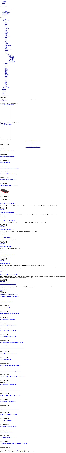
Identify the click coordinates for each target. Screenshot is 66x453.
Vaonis (6, 81)
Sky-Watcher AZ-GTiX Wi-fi (6, 302)
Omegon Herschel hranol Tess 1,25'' (8, 156)
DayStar (6, 34)
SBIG (5, 66)
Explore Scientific (7, 36)
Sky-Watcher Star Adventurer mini (7, 319)
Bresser (6, 29)
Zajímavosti (4, 91)
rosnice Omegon (11, 56)
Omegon (6, 52)
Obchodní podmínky (5, 14)
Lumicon (6, 44)
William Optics (7, 84)
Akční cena (4, 19)
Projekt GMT (33, 142)
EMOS (6, 35)
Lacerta (6, 42)
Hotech (6, 40)
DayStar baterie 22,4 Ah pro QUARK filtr (9, 185)
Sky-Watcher (7, 75)
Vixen (5, 83)
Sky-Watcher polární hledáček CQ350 (8, 179)
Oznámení (4, 1)
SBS (5, 67)
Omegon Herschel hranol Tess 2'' (7, 150)
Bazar (3, 88)
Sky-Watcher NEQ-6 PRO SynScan (6, 124)
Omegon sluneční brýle (5, 162)
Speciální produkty (5, 95)
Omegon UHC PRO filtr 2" (6, 237)
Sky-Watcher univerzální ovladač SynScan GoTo (10, 371)
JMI (5, 41)
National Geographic (8, 49)
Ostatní (6, 86)
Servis (3, 94)
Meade (6, 46)
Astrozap (6, 24)
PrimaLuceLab (7, 65)
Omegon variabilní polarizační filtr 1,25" (9, 274)
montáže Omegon (9, 54)
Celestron (6, 32)
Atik (5, 26)
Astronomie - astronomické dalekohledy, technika (17, 450)
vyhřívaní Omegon (12, 61)
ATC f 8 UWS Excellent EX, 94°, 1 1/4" (8, 426)
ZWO (5, 85)
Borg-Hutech (7, 28)
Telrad (6, 79)
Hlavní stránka (4, 11)
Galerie (3, 93)
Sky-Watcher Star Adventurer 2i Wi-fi (8, 336)
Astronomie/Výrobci (5, 20)
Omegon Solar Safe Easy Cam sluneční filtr (9, 313)
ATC (5, 21)
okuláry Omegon (11, 58)
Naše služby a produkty (6, 12)
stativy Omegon (11, 57)
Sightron (6, 72)
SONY (6, 73)
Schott (6, 68)
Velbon (6, 82)
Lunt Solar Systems (8, 45)
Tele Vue (6, 78)
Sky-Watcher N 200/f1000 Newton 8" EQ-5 (9, 409)
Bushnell (6, 30)
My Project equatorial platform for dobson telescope (33, 147)
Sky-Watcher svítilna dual (5, 359)
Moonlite (6, 48)
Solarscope (6, 76)
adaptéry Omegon (11, 62)
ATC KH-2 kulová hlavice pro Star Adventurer (10, 365)
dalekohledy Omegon (10, 53)
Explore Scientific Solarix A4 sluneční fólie (9, 296)
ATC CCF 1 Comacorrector (6, 420)
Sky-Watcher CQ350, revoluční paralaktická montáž (11, 342)
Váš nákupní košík (3, 4)
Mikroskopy (4, 92)
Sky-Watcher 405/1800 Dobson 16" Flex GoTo (10, 395)
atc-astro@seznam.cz (3, 100)
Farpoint (6, 37)
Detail (1, 209)
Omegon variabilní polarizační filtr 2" (8, 284)
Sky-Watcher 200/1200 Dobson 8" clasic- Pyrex (10, 390)
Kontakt (3, 3)
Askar (5, 22)
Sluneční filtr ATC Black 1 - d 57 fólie (8, 330)
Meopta (6, 47)
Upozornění (4, 2)
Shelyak (6, 71)
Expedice (4, 89)
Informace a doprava (5, 13)
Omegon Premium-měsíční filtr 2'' (7, 220)
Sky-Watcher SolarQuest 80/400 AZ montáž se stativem (12, 348)
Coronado (6, 33)
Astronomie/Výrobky (5, 87)
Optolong (6, 63)
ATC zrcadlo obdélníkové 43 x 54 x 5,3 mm (9, 168)
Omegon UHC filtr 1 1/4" (5, 246)
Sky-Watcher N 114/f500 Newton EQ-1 (8, 414)
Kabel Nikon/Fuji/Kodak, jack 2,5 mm (8, 173)
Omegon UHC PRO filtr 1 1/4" (7, 229)
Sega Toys (6, 69)
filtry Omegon (11, 59)
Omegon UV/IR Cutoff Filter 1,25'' (7, 254)
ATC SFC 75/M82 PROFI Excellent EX (8, 437)
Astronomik (6, 23)
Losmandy (6, 43)
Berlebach (6, 27)
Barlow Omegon (11, 60)
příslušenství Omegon (10, 55)
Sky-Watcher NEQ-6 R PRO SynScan (7, 104)
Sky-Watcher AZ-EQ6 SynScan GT (7, 401)
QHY (5, 80)
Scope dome (7, 74)
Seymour (6, 70)
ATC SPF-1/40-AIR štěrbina (6, 432)
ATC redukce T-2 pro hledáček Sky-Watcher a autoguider (12, 376)
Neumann (6, 50)
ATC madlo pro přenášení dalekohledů (8, 353)
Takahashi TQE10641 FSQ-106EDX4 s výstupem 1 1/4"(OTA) (13, 443)
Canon (6, 31)
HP (5, 39)
